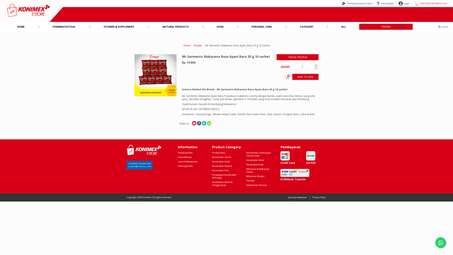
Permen (250, 180)
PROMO (386, 26)
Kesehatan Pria (220, 170)
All (343, 26)
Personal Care (262, 26)
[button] (316, 65)
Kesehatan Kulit (254, 164)
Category (306, 26)
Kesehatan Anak (221, 161)
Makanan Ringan (255, 176)
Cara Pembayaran (187, 161)
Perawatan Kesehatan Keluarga (224, 176)
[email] (194, 123)
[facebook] (199, 123)
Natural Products (175, 26)
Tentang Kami (185, 152)
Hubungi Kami (185, 166)
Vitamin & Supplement (119, 26)
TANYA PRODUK (297, 57)
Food (220, 26)
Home (21, 26)
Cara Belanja (185, 157)
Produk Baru (218, 152)
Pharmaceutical (64, 26)
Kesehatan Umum (221, 157)
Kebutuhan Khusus (256, 185)
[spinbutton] (302, 66)
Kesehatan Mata (255, 160)
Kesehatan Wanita (222, 166)
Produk (198, 45)
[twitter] (204, 123)
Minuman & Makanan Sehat (257, 170)
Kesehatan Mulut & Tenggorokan (222, 183)
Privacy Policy (319, 197)
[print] (209, 123)
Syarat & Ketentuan (297, 197)
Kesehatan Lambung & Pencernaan (258, 154)
